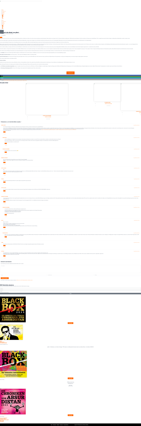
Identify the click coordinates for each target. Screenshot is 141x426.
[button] (1, 75)
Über (2, 9)
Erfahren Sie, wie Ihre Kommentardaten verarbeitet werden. (25, 280)
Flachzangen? (2, 421)
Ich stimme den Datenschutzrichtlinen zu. (5, 292)
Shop (2, 13)
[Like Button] (1, 37)
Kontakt (3, 14)
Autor (3, 10)
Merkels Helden (13, 80)
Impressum (61, 424)
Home (51, 424)
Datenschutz (54, 424)
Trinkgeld (3, 12)
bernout (5, 80)
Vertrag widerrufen (65, 424)
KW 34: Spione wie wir (2, 341)
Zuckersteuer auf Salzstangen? (4, 419)
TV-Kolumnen (4, 11)
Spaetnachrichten (20, 80)
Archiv (3, 22)
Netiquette (58, 424)
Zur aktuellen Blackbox (3, 342)
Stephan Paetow (25, 80)
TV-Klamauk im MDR (107, 102)
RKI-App (16, 80)
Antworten (6, 145)
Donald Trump (8, 80)
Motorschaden (2, 420)
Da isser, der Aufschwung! (47, 115)
